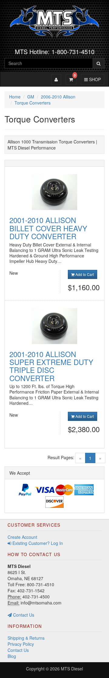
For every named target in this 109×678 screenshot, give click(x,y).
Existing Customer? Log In (37, 543)
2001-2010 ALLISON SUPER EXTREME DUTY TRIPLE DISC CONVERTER (51, 366)
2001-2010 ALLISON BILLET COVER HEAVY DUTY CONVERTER (48, 228)
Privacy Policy (21, 644)
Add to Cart (84, 274)
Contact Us (23, 615)
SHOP (94, 79)
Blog (12, 656)
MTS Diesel (72, 669)
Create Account (22, 537)
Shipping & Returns (26, 638)
